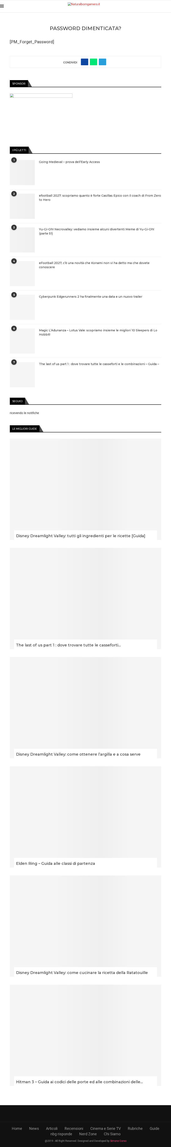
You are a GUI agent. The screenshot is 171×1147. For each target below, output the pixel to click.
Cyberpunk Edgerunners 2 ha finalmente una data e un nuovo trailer (90, 297)
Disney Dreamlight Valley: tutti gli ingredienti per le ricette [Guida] (80, 536)
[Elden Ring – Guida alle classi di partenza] (85, 817)
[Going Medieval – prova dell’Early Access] (22, 172)
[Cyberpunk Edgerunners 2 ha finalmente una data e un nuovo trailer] (22, 307)
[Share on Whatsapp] (93, 62)
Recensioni (74, 1128)
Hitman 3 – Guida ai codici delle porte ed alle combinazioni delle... (79, 1082)
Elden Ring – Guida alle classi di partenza (55, 863)
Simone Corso (118, 1140)
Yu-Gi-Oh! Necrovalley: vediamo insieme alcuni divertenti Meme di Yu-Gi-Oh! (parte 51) (96, 231)
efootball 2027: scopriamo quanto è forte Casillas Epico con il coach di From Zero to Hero (100, 198)
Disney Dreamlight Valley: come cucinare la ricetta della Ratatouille (82, 972)
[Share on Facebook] (84, 62)
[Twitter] (73, 1113)
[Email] (109, 1113)
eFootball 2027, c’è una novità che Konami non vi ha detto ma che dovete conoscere (94, 265)
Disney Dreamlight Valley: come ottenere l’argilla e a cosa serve (78, 754)
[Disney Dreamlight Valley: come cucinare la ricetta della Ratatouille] (85, 926)
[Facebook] (61, 1113)
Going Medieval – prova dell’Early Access (69, 162)
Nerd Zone (88, 1134)
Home (17, 1128)
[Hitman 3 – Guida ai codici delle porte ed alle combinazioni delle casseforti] (85, 1035)
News (34, 1128)
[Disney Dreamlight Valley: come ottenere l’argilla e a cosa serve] (85, 707)
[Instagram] (85, 1113)
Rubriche (135, 1128)
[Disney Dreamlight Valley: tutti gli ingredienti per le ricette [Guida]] (85, 489)
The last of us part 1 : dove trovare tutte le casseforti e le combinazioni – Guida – (99, 364)
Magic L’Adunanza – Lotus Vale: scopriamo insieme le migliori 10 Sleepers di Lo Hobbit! (98, 332)
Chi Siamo (112, 1134)
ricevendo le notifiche (24, 413)
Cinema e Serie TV (105, 1128)
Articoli (52, 1128)
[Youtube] (97, 1113)
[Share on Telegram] (102, 62)
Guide (154, 1128)
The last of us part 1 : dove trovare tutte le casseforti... (68, 645)
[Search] (169, 6)
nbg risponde (61, 1134)
